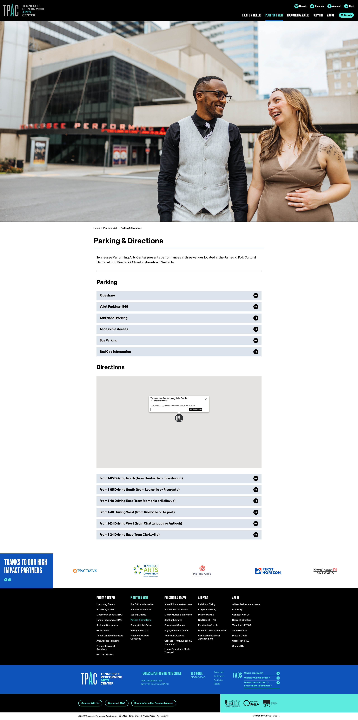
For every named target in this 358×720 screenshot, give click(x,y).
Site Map (123, 716)
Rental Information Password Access (153, 703)
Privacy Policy (149, 716)
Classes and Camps (174, 625)
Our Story (237, 610)
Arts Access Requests (107, 641)
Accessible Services (141, 610)
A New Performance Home (246, 604)
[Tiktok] (217, 684)
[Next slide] (353, 121)
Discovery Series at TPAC (109, 615)
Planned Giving (206, 615)
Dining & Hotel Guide (141, 625)
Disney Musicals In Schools (178, 615)
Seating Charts (138, 615)
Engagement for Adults (176, 631)
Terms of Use (135, 716)
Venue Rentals (239, 631)
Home (97, 228)
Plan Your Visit (274, 15)
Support (318, 15)
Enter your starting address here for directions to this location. (172, 405)
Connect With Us (90, 703)
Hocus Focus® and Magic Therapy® (177, 651)
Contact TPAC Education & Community (178, 642)
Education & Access (298, 15)
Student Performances (176, 610)
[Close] (205, 399)
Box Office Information (142, 604)
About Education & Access (178, 604)
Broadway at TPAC (106, 610)
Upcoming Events (105, 604)
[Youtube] (218, 680)
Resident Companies (107, 625)
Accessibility (162, 716)
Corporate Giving (207, 610)
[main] (179, 287)
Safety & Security (139, 631)
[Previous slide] (5, 121)
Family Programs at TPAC (109, 620)
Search (348, 15)
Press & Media (239, 636)
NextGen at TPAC (207, 620)
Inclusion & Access (174, 636)
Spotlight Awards (173, 620)
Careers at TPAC (240, 641)
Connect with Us (240, 615)
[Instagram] (219, 676)
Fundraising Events (208, 625)
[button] (179, 418)
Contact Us (238, 646)
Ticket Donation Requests (109, 636)
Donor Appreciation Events (212, 631)
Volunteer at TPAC (241, 625)
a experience (266, 716)
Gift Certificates (105, 655)
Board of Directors (241, 620)
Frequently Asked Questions (105, 648)
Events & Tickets (251, 15)
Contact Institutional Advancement (209, 637)
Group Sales (102, 631)
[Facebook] (219, 672)
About (330, 15)
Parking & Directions (140, 620)
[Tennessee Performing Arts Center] (22, 10)
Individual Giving (206, 604)
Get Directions (196, 409)
